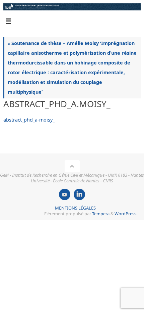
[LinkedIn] (79, 194)
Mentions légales (75, 208)
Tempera (101, 214)
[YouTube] (64, 194)
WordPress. (126, 214)
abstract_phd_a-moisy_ (29, 120)
